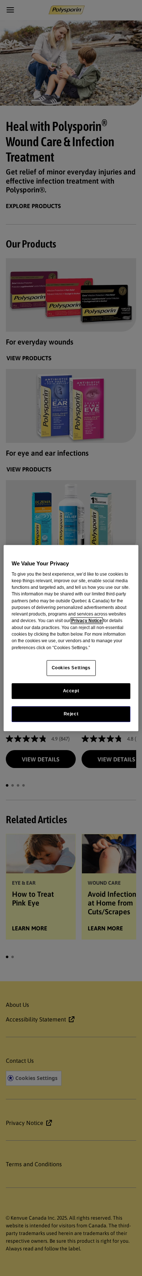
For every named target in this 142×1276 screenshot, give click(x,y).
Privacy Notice (86, 621)
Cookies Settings (71, 667)
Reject (71, 713)
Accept (71, 690)
